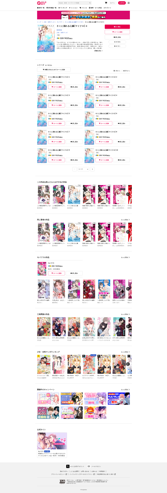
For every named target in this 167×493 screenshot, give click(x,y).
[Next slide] (128, 194)
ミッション (74, 8)
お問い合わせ (85, 471)
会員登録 (122, 3)
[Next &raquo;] (92, 169)
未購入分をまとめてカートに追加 (55, 69)
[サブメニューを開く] (128, 3)
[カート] (106, 3)
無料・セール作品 (96, 8)
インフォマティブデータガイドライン (80, 474)
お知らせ (94, 471)
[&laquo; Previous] (74, 169)
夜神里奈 (59, 30)
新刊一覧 (41, 8)
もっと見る (124, 219)
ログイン (112, 3)
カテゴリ (106, 8)
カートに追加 (118, 32)
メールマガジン (96, 466)
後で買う (118, 46)
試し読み (118, 37)
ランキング (63, 8)
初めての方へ (64, 471)
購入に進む (117, 26)
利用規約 (102, 471)
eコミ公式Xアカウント (75, 467)
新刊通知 (118, 42)
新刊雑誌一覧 (52, 8)
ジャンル (84, 8)
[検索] (90, 3)
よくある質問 (74, 471)
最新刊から (126, 71)
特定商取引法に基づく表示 (106, 474)
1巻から (117, 71)
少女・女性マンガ (62, 32)
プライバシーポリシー (59, 474)
